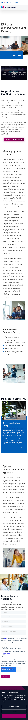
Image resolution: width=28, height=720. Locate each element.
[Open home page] (6, 2)
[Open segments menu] (17, 7)
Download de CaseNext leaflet (13, 139)
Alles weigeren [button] (14, 711)
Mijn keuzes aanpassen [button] (14, 706)
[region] (14, 427)
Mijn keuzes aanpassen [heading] (11, 692)
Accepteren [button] (14, 715)
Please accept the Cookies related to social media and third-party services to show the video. (14, 74)
